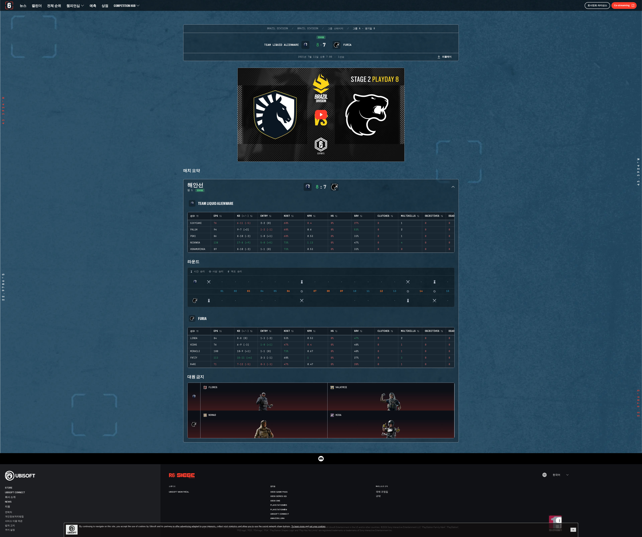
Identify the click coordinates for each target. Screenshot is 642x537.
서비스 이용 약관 (13, 520)
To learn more (298, 526)
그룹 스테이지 (335, 28)
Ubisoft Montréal (179, 492)
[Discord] (321, 458)
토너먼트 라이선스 (597, 5)
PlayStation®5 (278, 505)
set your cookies (317, 526)
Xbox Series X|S (278, 496)
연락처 (8, 512)
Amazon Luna (277, 518)
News (8, 502)
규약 (378, 496)
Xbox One (275, 501)
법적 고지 (10, 525)
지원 (7, 506)
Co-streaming (622, 5)
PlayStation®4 (278, 509)
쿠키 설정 (10, 529)
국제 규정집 (382, 492)
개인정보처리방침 (14, 516)
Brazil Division (277, 28)
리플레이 (447, 56)
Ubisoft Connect (15, 492)
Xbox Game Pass (279, 492)
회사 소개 (10, 497)
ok (573, 530)
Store (8, 488)
